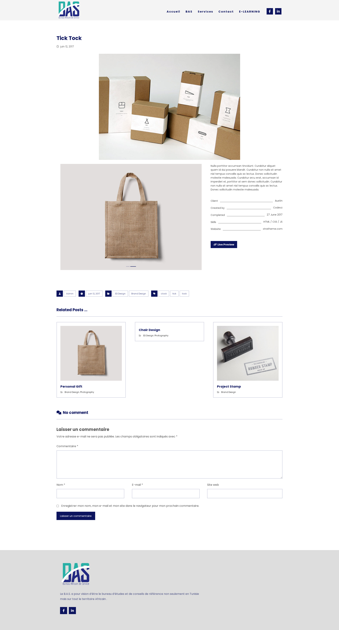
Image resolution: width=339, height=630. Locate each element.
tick (174, 293)
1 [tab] (128, 266)
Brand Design (138, 293)
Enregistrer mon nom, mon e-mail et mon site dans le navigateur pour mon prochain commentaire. (130, 506)
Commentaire (67, 446)
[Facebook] (270, 11)
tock (184, 293)
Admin (69, 293)
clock (164, 293)
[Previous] (62, 217)
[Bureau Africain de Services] (68, 10)
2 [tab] (133, 266)
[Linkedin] (72, 610)
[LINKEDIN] (278, 11)
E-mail (137, 485)
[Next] (199, 217)
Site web (213, 485)
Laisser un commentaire (76, 516)
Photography (87, 392)
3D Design (120, 293)
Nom (60, 485)
